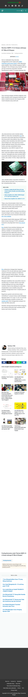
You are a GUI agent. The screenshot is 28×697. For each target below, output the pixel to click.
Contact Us (13, 681)
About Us (7, 681)
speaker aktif (5, 301)
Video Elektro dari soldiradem (9, 688)
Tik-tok (19, 688)
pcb (21, 135)
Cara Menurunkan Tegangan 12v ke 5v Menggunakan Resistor (7, 412)
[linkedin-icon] (16, 5)
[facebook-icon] (6, 5)
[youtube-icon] (12, 5)
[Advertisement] (14, 28)
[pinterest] (13, 362)
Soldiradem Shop (10, 683)
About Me (18, 683)
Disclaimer (19, 681)
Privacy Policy (14, 690)
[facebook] (4, 362)
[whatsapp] (19, 362)
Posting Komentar (19, 53)
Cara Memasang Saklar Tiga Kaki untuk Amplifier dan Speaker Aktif (7, 427)
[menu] (3, 10)
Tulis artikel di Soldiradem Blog (13, 685)
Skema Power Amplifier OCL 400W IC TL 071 (15, 198)
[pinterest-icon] (19, 5)
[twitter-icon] (9, 5)
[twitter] (9, 362)
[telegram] (23, 362)
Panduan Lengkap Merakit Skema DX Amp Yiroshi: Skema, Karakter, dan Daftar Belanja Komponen (15, 191)
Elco (3, 227)
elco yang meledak (6, 216)
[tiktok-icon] (22, 5)
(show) (17, 56)
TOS (23, 688)
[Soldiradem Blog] (14, 2)
